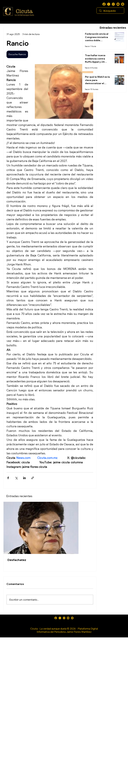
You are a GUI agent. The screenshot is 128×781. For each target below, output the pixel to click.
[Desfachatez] (50, 528)
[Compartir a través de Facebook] (8, 477)
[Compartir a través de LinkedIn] (24, 477)
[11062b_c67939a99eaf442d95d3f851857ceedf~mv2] (118, 4)
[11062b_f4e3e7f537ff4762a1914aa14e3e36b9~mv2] (104, 4)
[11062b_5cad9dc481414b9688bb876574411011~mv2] (122, 4)
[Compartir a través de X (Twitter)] (16, 477)
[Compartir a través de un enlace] (32, 477)
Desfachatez (17, 560)
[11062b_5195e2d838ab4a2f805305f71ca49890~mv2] (108, 4)
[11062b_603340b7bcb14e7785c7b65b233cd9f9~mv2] (113, 4)
